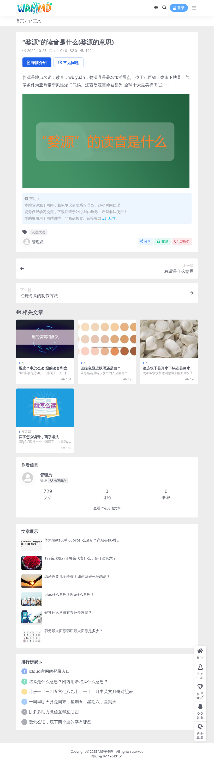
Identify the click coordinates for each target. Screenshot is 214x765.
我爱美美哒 (106, 751)
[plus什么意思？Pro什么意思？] (31, 599)
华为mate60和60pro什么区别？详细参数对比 (81, 540)
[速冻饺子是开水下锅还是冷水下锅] (169, 339)
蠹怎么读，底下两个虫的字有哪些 (60, 722)
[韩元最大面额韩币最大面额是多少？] (31, 636)
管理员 (38, 241)
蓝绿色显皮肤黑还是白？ (101, 368)
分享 (147, 241)
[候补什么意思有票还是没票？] (31, 617)
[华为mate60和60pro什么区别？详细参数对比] (31, 545)
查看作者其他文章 (107, 508)
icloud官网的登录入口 (49, 671)
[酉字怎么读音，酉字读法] (45, 408)
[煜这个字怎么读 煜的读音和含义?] (45, 339)
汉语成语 (38, 232)
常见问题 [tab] (71, 62)
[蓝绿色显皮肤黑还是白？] (107, 339)
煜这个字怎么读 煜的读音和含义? (43, 370)
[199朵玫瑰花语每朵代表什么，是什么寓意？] (31, 563)
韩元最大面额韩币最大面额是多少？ (73, 630)
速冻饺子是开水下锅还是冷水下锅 (168, 370)
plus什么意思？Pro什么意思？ (69, 594)
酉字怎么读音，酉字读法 (39, 436)
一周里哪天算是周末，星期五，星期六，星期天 (72, 701)
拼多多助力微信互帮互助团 (54, 712)
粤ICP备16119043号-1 (107, 756)
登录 (181, 8)
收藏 (165, 241)
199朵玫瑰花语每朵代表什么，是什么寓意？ (80, 558)
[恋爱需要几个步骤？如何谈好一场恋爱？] (31, 581)
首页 (20, 20)
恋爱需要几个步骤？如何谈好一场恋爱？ (77, 576)
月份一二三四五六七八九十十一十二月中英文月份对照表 (81, 691)
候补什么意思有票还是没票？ (68, 612)
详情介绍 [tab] (39, 62)
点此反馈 (108, 218)
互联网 (26, 431)
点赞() (184, 241)
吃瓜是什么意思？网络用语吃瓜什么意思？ (68, 681)
